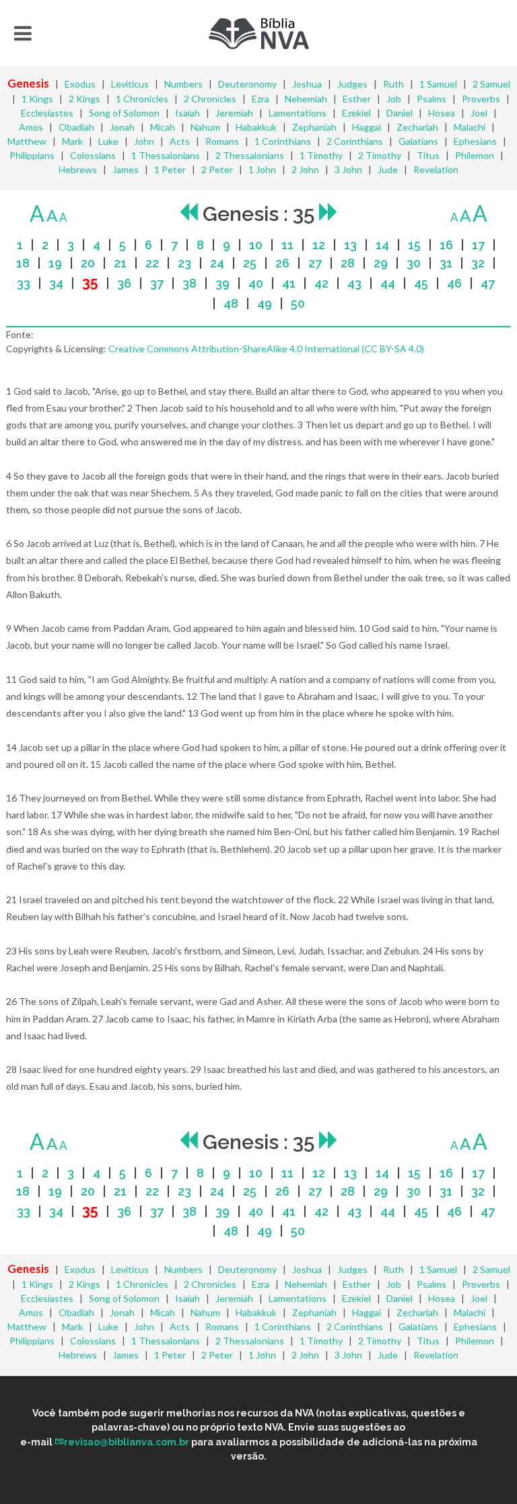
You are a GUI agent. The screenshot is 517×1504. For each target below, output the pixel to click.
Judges (352, 84)
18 (23, 263)
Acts (180, 141)
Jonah (122, 127)
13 (350, 245)
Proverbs (481, 98)
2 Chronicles (210, 98)
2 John (305, 169)
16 (446, 245)
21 (120, 263)
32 (478, 263)
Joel (479, 113)
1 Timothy (321, 155)
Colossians (93, 155)
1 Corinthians (282, 141)
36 (124, 283)
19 (55, 263)
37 (157, 283)
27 (315, 263)
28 (348, 263)
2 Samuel (491, 84)
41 (289, 283)
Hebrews (78, 169)
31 (446, 263)
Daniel (399, 113)
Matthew (26, 141)
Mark (72, 141)
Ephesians (475, 141)
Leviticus (130, 84)
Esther (357, 98)
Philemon (474, 155)
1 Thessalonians (165, 155)
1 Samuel (438, 84)
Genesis (28, 83)
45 (421, 283)
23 (184, 263)
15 (414, 245)
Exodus (80, 84)
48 (230, 303)
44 (387, 283)
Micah (162, 127)
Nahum (205, 127)
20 (88, 263)
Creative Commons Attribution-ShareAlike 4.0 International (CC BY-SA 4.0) (266, 348)
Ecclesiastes (47, 113)
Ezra (260, 98)
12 (318, 245)
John (144, 141)
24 (217, 263)
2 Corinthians (354, 141)
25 (249, 263)
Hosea (441, 113)
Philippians (32, 155)
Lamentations (297, 113)
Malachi (469, 127)
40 (255, 283)
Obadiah (76, 127)
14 (382, 245)
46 (454, 283)
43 (354, 283)
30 (414, 263)
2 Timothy (379, 155)
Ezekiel (356, 113)
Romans (222, 141)
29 (381, 263)
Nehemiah (306, 98)
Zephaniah (314, 127)
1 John (262, 169)
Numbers (183, 84)
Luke (108, 141)
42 (321, 283)
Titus (428, 155)
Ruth (393, 84)
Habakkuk (256, 127)
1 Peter (170, 169)
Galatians (418, 141)
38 (189, 283)
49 (264, 303)
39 (222, 283)
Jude (388, 169)
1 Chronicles (142, 98)
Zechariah (417, 127)
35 (90, 282)
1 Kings (37, 98)
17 (478, 245)
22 (152, 263)
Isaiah (187, 113)
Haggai (366, 127)
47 (488, 283)
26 (282, 263)
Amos (31, 127)
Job (393, 98)
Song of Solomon (124, 113)
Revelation (435, 169)
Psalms (431, 98)
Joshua (307, 84)
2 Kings (84, 98)
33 (23, 283)
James (125, 169)
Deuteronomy (247, 84)
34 (56, 283)
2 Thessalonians (249, 155)
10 (256, 245)
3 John (348, 169)
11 (287, 245)
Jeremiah (234, 113)
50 (298, 303)
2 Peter (217, 169)
